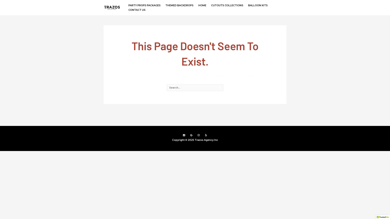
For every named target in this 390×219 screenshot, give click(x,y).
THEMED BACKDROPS (179, 5)
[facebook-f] (277, 5)
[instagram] (277, 10)
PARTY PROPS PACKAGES (144, 5)
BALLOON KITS (258, 5)
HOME (202, 5)
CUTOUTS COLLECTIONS (227, 5)
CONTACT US (136, 10)
